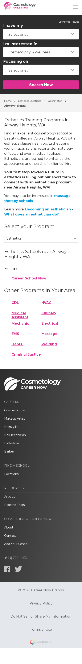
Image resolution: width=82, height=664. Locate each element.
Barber (9, 451)
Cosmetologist (15, 410)
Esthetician (12, 443)
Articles (9, 497)
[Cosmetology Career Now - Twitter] (18, 569)
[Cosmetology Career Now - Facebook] (7, 569)
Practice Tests (14, 505)
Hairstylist (11, 427)
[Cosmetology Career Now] (20, 7)
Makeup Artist (14, 418)
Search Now (41, 85)
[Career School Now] (41, 642)
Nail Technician (15, 435)
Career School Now (29, 278)
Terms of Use (41, 629)
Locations (11, 474)
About (8, 527)
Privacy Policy (41, 603)
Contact (10, 536)
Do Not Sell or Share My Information (41, 616)
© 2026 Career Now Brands (41, 590)
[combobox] (41, 34)
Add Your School (16, 544)
